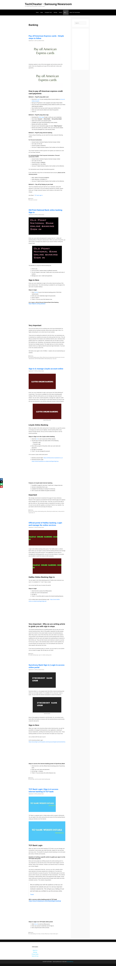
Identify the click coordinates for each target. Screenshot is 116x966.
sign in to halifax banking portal (45, 654)
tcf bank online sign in (53, 933)
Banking (31, 198)
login (38, 357)
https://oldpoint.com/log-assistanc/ (37, 303)
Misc (65, 12)
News (41, 12)
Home (37, 12)
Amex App (41, 117)
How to (60, 12)
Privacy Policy (35, 954)
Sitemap (35, 952)
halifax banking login (34, 654)
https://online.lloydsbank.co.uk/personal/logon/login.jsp (45, 461)
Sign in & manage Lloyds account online (46, 369)
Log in (38, 99)
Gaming (55, 12)
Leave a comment (33, 199)
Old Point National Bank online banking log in (43, 358)
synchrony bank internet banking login (42, 779)
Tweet (32, 894)
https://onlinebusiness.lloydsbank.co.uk (53, 457)
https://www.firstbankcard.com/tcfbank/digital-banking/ (45, 901)
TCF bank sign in (38, 195)
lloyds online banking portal (40, 511)
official (40, 357)
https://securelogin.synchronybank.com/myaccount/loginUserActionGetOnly (47, 741)
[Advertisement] (47, 313)
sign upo (54, 358)
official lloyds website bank (52, 511)
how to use (32, 511)
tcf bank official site (45, 933)
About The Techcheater (75, 12)
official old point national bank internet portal (51, 357)
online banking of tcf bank (35, 933)
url (34, 512)
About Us (35, 950)
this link (36, 292)
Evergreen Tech (48, 12)
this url (36, 924)
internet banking (33, 357)
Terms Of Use (35, 956)
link (37, 439)
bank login (32, 779)
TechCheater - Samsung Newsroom (48, 4)
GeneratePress (70, 961)
